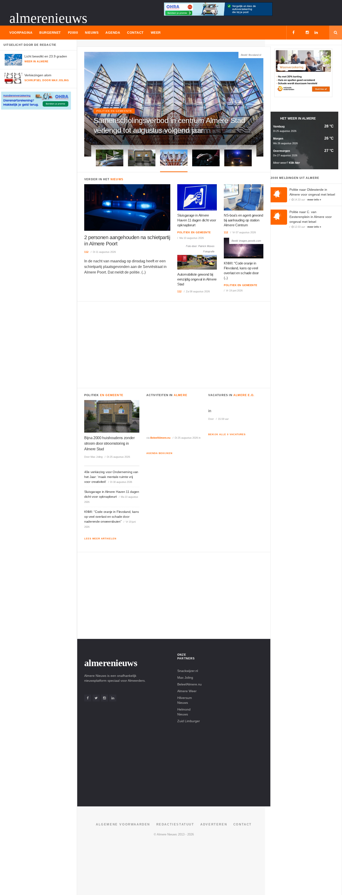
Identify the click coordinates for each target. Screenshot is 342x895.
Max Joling (185, 677)
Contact (135, 32)
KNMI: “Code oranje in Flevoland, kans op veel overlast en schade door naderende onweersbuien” (111, 516)
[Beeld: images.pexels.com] (243, 248)
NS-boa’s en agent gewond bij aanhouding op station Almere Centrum (243, 220)
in (209, 411)
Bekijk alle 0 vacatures (227, 434)
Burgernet (50, 32)
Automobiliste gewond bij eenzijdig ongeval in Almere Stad (197, 279)
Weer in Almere (36, 61)
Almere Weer (187, 691)
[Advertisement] (173, 343)
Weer (156, 32)
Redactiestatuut (175, 824)
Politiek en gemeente (114, 111)
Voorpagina (20, 32)
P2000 (73, 32)
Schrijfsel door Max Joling (46, 80)
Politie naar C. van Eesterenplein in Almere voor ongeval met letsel (310, 217)
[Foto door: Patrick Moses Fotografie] (197, 256)
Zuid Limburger (188, 721)
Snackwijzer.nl (187, 671)
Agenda (112, 32)
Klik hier (294, 162)
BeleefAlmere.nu (160, 437)
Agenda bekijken (159, 453)
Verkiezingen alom (37, 75)
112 (86, 251)
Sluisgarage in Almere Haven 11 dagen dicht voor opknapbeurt (196, 220)
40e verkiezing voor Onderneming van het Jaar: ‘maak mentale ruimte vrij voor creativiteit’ (111, 477)
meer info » (314, 199)
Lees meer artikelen (100, 538)
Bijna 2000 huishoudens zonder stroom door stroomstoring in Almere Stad (109, 443)
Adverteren (213, 824)
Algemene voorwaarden (123, 824)
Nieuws (91, 32)
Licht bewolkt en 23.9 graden (45, 56)
